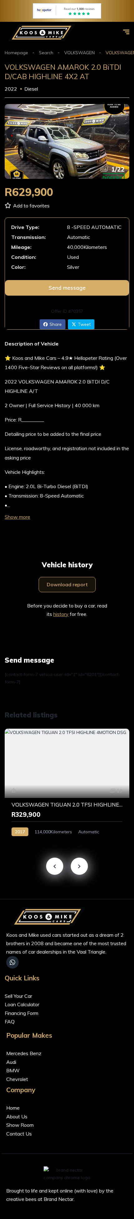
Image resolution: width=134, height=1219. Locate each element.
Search (46, 52)
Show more (17, 517)
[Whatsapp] (12, 962)
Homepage (16, 52)
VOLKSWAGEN (79, 52)
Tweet (84, 324)
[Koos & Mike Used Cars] (43, 32)
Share (56, 324)
